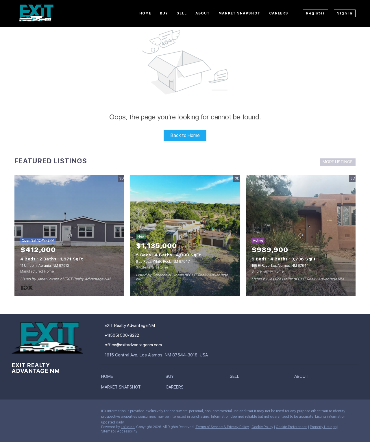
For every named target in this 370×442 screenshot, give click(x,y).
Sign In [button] (344, 13)
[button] (108, 377)
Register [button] (315, 13)
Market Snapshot (239, 13)
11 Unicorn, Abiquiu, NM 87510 (44, 266)
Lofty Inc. (128, 427)
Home (145, 13)
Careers (278, 13)
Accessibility (127, 431)
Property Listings (323, 427)
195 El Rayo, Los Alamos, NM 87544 (280, 266)
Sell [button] (181, 13)
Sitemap (107, 431)
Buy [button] (164, 13)
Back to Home (185, 135)
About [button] (202, 13)
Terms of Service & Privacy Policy (222, 427)
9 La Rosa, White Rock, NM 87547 (163, 262)
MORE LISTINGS (338, 162)
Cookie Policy (262, 427)
